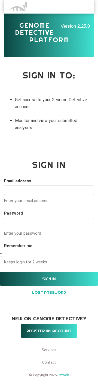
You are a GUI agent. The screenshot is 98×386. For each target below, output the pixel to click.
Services (49, 350)
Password (13, 213)
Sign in (49, 278)
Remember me (18, 245)
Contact (49, 362)
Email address (17, 180)
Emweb (63, 375)
